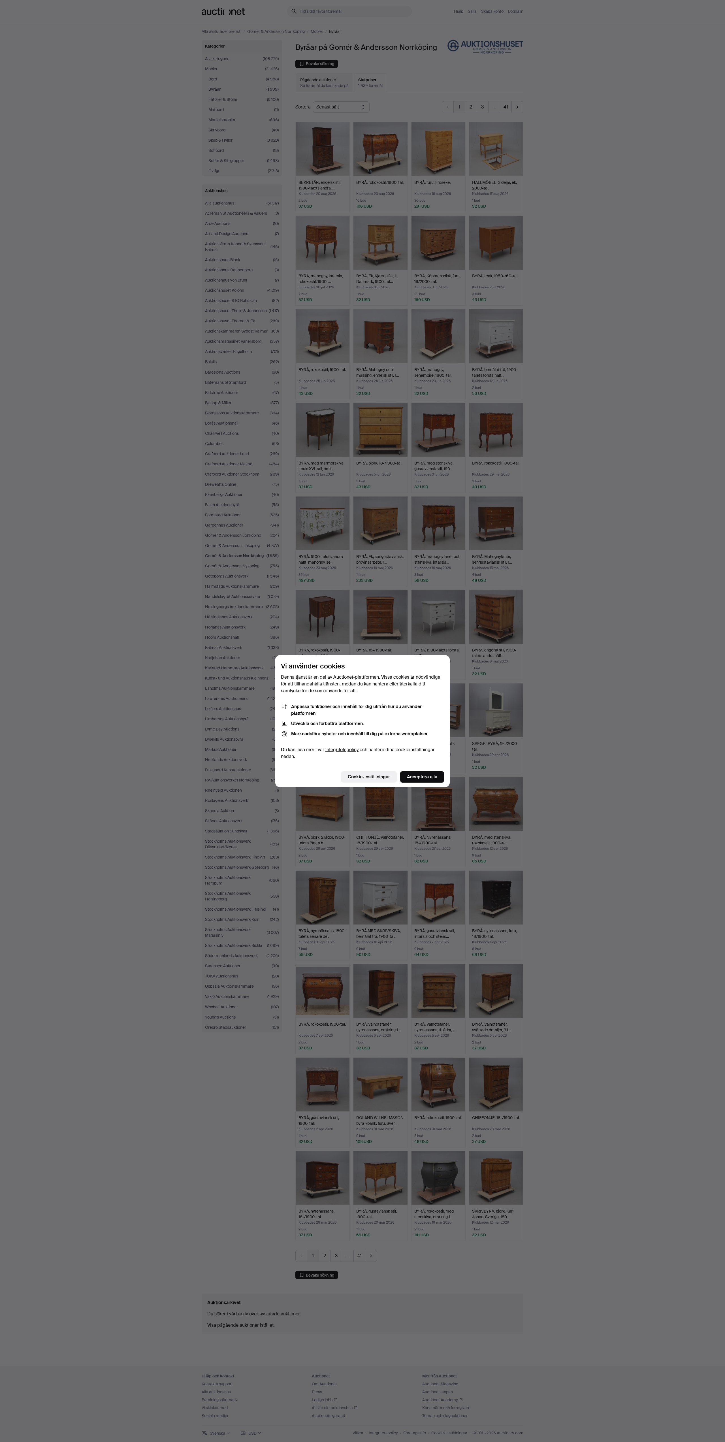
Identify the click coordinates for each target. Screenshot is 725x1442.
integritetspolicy (342, 750)
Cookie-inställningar (369, 777)
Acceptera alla (422, 777)
